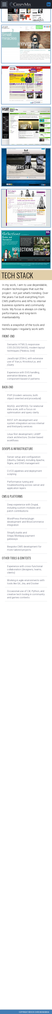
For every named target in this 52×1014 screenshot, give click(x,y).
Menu (4, 4)
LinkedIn (48, 4)
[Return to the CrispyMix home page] (20, 4)
